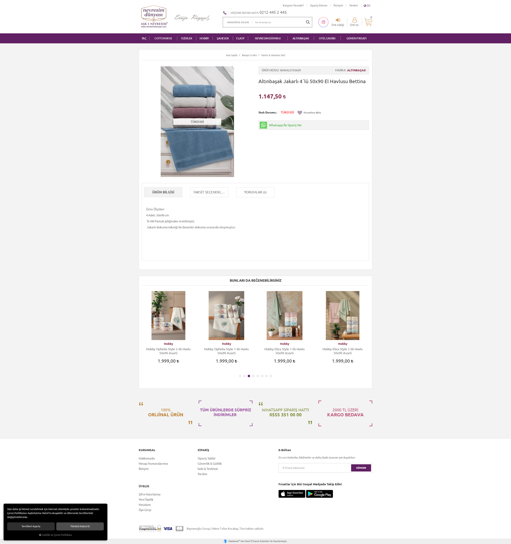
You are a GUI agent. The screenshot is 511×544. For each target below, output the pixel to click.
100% (165, 412)
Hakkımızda (147, 458)
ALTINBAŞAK (301, 38)
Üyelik (144, 486)
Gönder (361, 467)
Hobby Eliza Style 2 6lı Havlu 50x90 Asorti (343, 351)
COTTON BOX (163, 38)
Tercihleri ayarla (31, 526)
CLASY (240, 38)
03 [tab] (249, 376)
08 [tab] (271, 376)
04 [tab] (253, 376)
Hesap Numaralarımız (153, 463)
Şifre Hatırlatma (149, 494)
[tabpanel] (168, 330)
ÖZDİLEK (186, 38)
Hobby (168, 343)
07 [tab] (266, 376)
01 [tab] (240, 376)
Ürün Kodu (270, 70)
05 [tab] (257, 376)
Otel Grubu (327, 38)
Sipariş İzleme (318, 5)
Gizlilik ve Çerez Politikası (57, 534)
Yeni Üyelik (146, 499)
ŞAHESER (223, 38)
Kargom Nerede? (293, 5)
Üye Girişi (145, 510)
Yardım (353, 5)
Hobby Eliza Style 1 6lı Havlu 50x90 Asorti (284, 351)
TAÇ (144, 38)
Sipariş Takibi (206, 458)
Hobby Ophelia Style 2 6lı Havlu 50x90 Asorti (168, 351)
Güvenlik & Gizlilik (210, 463)
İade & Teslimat (208, 468)
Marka (340, 70)
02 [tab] (244, 376)
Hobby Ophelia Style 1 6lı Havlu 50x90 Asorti (226, 351)
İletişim (338, 5)
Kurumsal (147, 450)
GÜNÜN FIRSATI (356, 38)
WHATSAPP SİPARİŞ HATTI (285, 412)
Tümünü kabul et (80, 526)
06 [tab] (262, 376)
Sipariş (203, 450)
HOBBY (204, 38)
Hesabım (145, 504)
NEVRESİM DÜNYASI (268, 38)
